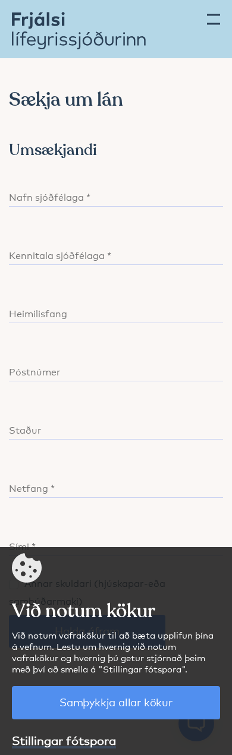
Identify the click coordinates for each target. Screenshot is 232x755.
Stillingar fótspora (64, 740)
